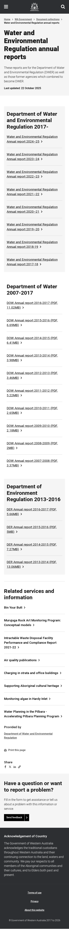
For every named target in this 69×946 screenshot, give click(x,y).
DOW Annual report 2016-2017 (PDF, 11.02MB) (32, 305)
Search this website (63, 7)
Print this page (17, 750)
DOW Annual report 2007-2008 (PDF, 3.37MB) (32, 463)
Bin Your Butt (13, 607)
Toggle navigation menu (6, 7)
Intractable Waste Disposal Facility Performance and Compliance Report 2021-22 (30, 643)
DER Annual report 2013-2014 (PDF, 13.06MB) (32, 564)
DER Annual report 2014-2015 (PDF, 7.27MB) (32, 547)
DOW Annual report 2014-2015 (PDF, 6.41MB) (32, 340)
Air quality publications (20, 660)
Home (7, 19)
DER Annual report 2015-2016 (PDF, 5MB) (32, 529)
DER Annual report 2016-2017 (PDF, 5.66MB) (32, 511)
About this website (34, 910)
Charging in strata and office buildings (31, 673)
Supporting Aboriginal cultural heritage (31, 686)
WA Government (23, 19)
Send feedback (14, 817)
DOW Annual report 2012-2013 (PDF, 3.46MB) (32, 375)
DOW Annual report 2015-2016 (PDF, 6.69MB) (32, 322)
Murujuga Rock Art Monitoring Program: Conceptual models (32, 622)
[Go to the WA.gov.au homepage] (34, 7)
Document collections (47, 19)
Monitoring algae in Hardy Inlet (25, 699)
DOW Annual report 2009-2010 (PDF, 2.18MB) (32, 428)
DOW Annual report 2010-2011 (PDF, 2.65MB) (32, 410)
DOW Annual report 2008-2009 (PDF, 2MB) (32, 445)
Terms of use (35, 893)
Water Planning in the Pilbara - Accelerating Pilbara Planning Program (31, 714)
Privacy (35, 901)
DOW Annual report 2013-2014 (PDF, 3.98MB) (32, 358)
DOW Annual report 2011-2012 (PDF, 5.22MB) (32, 393)
